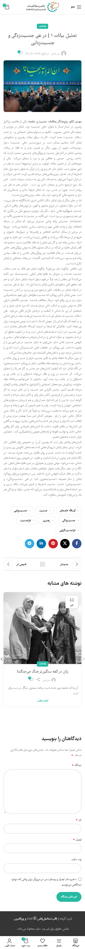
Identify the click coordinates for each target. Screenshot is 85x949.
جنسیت (43, 510)
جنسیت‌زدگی (68, 520)
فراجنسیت (25, 520)
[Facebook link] (76, 543)
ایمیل (77, 839)
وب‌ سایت (76, 859)
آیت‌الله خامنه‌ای (67, 510)
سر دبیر (55, 53)
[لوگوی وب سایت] (42, 7)
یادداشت (42, 26)
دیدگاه (76, 765)
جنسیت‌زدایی (20, 510)
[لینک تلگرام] (29, 543)
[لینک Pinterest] (53, 543)
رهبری (46, 520)
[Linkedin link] (41, 543)
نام (78, 819)
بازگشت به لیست (42, 564)
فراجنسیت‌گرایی (67, 530)
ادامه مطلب (42, 700)
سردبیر (46, 680)
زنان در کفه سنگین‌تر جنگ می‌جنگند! (42, 671)
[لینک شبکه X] (65, 543)
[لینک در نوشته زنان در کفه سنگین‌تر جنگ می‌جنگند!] (42, 628)
